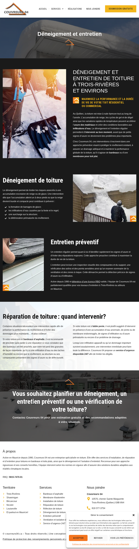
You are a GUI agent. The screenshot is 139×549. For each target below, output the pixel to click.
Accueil (43, 8)
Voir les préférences (121, 538)
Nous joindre (93, 8)
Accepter (78, 538)
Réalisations (75, 8)
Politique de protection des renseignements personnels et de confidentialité (100, 544)
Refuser (98, 538)
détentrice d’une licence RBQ (86, 281)
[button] (133, 515)
